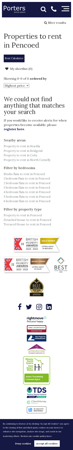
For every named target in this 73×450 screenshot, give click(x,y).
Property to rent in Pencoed (23, 215)
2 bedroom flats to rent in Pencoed (27, 183)
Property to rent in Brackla (22, 146)
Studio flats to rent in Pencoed (24, 174)
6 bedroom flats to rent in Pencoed (27, 201)
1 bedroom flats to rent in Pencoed (27, 178)
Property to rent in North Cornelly (27, 160)
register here (14, 129)
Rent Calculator (14, 58)
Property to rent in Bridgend (23, 151)
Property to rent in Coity (20, 155)
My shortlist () (21, 69)
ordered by (38, 78)
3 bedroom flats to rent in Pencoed (27, 187)
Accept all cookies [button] (47, 443)
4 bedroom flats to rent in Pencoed (27, 192)
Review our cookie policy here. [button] (36, 436)
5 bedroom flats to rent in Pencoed (27, 196)
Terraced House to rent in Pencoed (27, 224)
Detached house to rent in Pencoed (27, 220)
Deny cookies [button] (23, 443)
